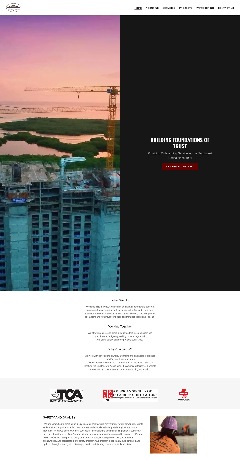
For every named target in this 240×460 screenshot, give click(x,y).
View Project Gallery (180, 167)
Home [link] (138, 8)
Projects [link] (185, 8)
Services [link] (169, 8)
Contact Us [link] (226, 8)
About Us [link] (152, 8)
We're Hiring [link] (205, 8)
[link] (13, 7)
